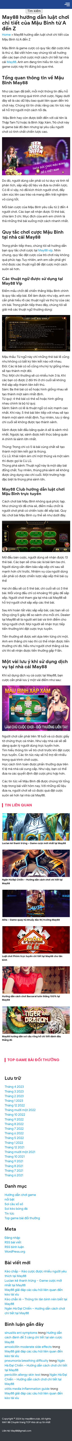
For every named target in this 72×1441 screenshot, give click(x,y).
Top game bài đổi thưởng (22, 1218)
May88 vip (45, 250)
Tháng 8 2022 (14, 1124)
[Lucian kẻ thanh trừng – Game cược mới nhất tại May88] (36, 840)
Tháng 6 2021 (14, 1175)
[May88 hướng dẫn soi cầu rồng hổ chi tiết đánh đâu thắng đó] (36, 1033)
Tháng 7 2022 (14, 1129)
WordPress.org (15, 1252)
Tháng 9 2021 (14, 1161)
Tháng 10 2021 (15, 1157)
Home (6, 35)
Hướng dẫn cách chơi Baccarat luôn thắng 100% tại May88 (31, 998)
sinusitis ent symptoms (21, 1333)
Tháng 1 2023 (14, 1101)
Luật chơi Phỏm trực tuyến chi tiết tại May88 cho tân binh (32, 958)
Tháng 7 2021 (14, 1171)
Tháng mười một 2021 (20, 1152)
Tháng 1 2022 (14, 1143)
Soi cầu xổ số (14, 1204)
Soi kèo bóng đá (16, 1209)
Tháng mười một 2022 (20, 1110)
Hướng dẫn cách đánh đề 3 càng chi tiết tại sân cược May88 (33, 1337)
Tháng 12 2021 (14, 1147)
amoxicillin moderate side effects (28, 1347)
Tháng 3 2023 (14, 1091)
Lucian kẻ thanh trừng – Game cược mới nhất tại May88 (34, 843)
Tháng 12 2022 (15, 1105)
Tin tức (9, 1213)
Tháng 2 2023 (14, 1096)
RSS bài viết (13, 1242)
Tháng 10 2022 (15, 1115)
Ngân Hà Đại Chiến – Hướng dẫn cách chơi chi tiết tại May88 (32, 881)
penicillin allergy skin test (22, 1375)
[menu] (67, 4)
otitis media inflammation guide (27, 1389)
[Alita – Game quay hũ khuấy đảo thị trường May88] (36, 916)
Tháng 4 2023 (14, 1087)
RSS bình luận (14, 1247)
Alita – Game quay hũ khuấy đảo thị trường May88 (31, 919)
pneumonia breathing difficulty (26, 1361)
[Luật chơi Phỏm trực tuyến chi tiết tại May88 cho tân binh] (36, 953)
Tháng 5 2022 (14, 1138)
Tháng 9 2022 (14, 1119)
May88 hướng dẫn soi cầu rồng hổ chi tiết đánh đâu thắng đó (31, 1038)
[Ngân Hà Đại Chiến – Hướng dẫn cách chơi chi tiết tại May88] (36, 876)
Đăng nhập (12, 1238)
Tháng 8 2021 (14, 1166)
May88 (11, 62)
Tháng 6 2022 (14, 1133)
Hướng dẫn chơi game (20, 1195)
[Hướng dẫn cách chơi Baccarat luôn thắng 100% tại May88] (36, 993)
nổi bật (9, 1199)
